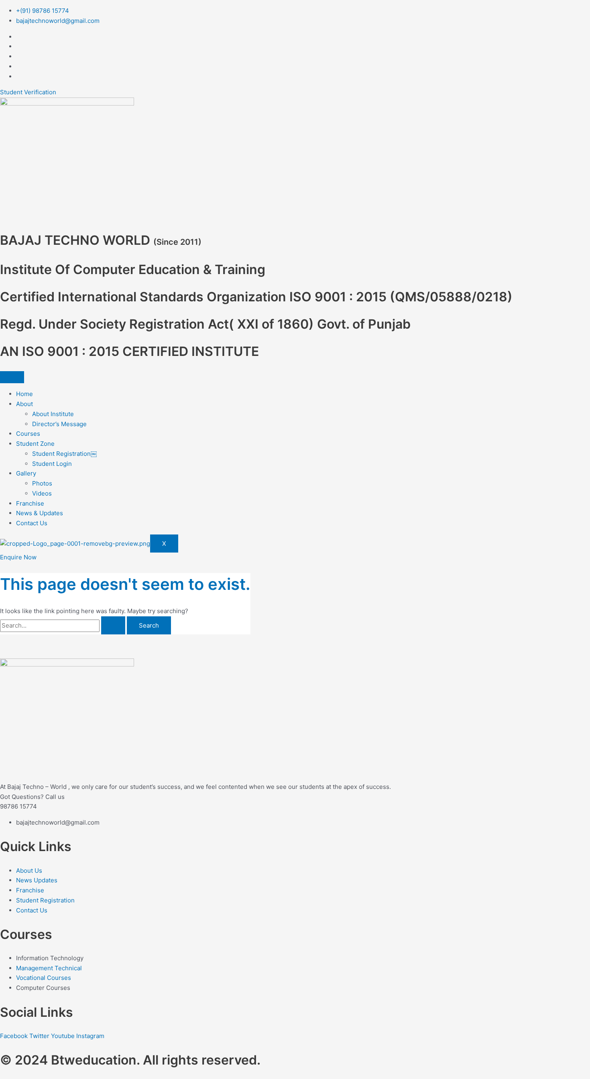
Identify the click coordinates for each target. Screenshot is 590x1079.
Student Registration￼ (64, 453)
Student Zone (35, 443)
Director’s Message (59, 424)
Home (24, 394)
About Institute (53, 414)
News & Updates (39, 513)
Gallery (26, 473)
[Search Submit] (113, 625)
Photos (42, 483)
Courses (28, 433)
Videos (42, 493)
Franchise (30, 503)
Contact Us (31, 523)
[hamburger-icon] (12, 377)
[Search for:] (63, 625)
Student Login (52, 463)
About (24, 404)
